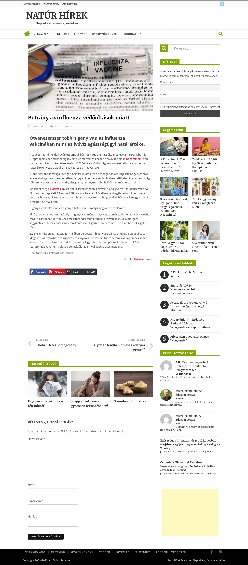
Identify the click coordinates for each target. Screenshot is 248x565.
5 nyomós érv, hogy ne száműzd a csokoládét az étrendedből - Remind (188, 468)
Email (163, 94)
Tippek (104, 552)
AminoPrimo (69, 3)
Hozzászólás (36, 439)
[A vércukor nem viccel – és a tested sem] (206, 230)
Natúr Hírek (56, 16)
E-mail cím (35, 501)
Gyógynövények (104, 34)
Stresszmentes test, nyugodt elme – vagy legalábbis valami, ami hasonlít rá (174, 206)
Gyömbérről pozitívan (131, 401)
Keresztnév (166, 82)
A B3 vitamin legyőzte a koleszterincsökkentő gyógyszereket (191, 366)
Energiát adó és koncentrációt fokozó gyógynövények (185, 289)
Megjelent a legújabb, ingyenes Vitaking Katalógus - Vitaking (190, 446)
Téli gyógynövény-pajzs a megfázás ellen (205, 203)
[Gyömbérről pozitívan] (133, 384)
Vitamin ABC (43, 34)
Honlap (32, 516)
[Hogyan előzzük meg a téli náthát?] (47, 384)
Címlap (27, 34)
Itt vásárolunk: (31, 3)
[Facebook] (216, 4)
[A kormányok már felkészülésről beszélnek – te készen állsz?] (174, 146)
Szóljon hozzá (63, 126)
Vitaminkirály (51, 3)
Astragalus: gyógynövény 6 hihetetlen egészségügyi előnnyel (188, 306)
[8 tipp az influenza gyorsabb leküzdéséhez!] (90, 384)
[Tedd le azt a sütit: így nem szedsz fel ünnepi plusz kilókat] (206, 146)
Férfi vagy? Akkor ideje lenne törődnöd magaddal (174, 246)
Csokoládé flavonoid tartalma (181, 462)
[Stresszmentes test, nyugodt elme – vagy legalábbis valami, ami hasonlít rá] (174, 186)
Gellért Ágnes (183, 373)
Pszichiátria (132, 34)
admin (179, 398)
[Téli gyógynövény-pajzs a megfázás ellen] (206, 186)
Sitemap (123, 552)
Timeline (142, 552)
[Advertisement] (90, 309)
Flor (177, 423)
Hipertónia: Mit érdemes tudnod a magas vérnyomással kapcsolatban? (190, 323)
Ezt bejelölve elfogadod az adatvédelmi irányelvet (192, 106)
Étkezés (63, 34)
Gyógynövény (82, 552)
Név (31, 485)
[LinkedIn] (222, 4)
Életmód (80, 34)
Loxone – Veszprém (171, 552)
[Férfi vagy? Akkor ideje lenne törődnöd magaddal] (174, 230)
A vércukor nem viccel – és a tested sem (205, 246)
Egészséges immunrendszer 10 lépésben (188, 440)
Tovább (91, 271)
